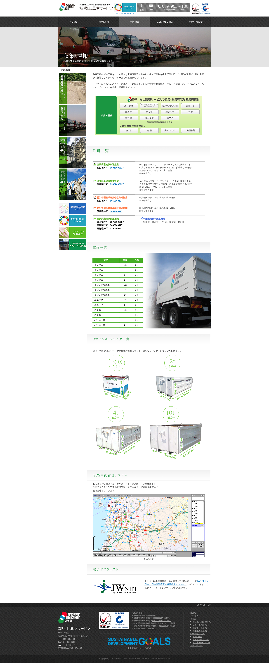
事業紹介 (134, 22)
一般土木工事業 (200, 631)
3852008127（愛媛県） (168, 623)
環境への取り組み (201, 640)
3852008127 (116, 211)
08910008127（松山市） (161, 621)
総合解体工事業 (200, 628)
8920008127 (153, 615)
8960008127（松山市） (168, 626)
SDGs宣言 (197, 637)
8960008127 (116, 201)
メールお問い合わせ (70, 645)
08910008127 (117, 167)
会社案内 (104, 22)
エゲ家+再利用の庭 (201, 643)
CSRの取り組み (165, 22)
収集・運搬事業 (200, 625)
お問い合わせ (195, 22)
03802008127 (117, 184)
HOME (73, 22)
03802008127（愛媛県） (161, 618)
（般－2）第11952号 (148, 628)
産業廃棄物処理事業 (202, 622)
